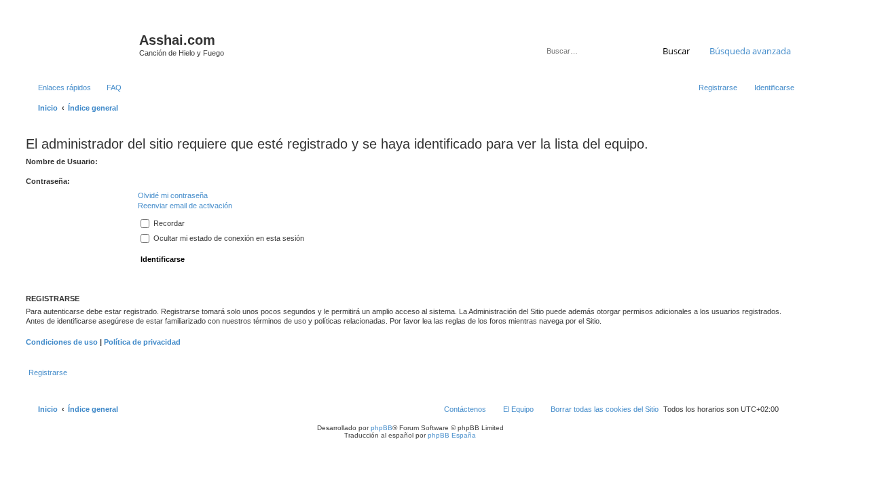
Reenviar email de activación (185, 206)
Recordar (168, 223)
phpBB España (452, 435)
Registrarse (48, 372)
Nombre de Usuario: (62, 161)
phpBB (381, 428)
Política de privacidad (142, 342)
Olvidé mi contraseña (173, 195)
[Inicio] (80, 44)
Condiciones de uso (62, 342)
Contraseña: (48, 181)
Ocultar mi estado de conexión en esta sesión (227, 238)
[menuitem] (108, 87)
